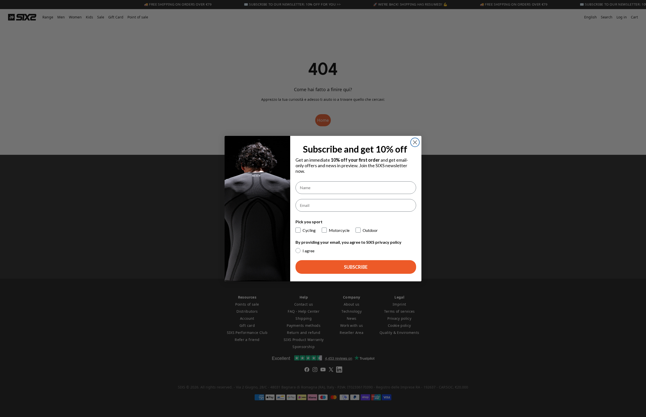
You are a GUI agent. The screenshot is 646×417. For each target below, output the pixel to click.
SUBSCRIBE (356, 267)
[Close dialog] (415, 142)
